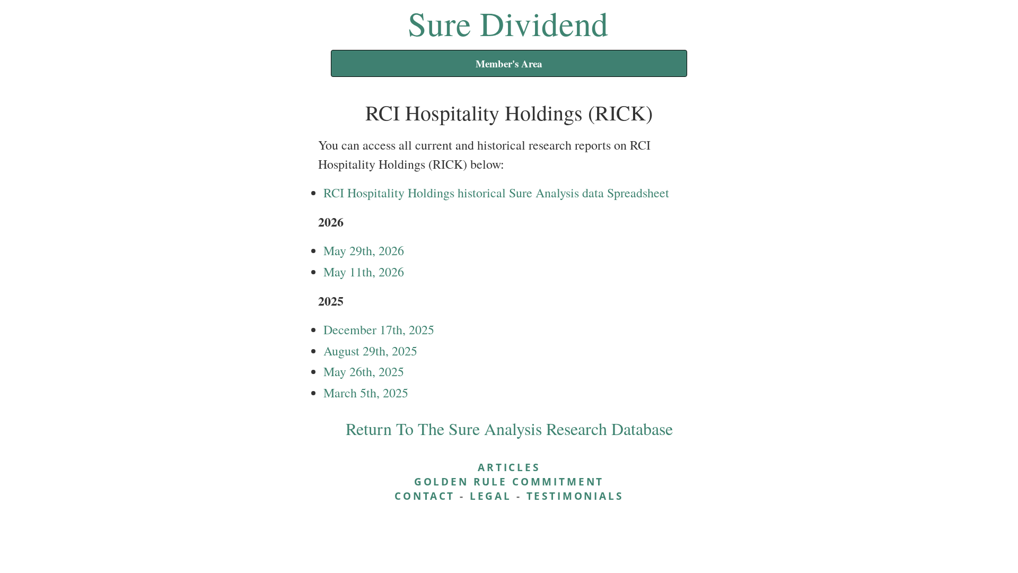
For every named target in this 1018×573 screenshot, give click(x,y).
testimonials (575, 496)
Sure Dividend (508, 23)
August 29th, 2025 (370, 350)
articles (509, 467)
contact (424, 496)
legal (491, 496)
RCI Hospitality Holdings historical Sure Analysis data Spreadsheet (496, 192)
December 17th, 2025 (378, 329)
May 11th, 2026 (363, 271)
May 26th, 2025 (363, 371)
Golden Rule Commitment (509, 481)
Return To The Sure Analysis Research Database (509, 428)
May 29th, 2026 (363, 250)
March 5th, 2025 (365, 392)
